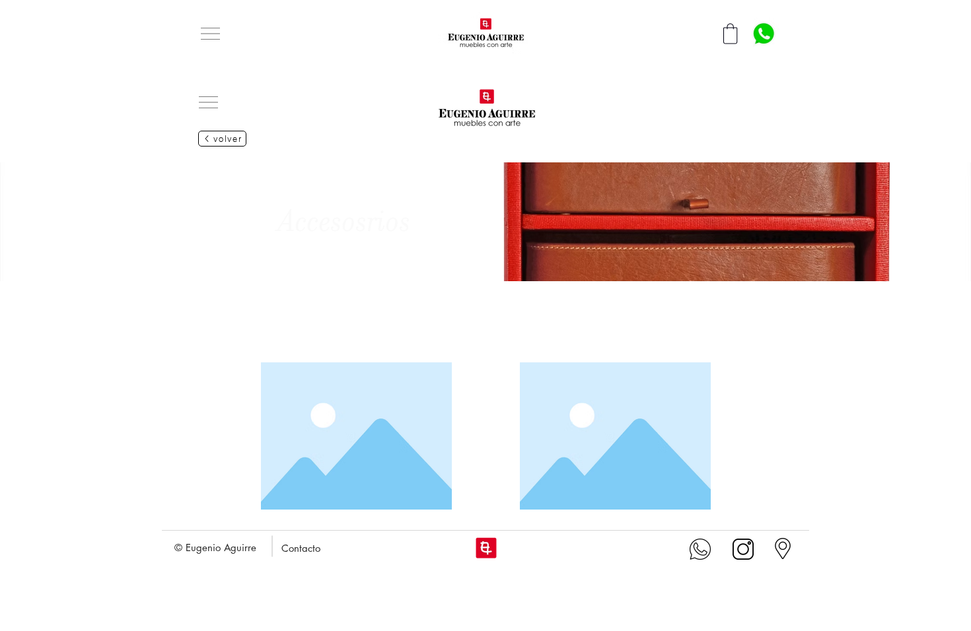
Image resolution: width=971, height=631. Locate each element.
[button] (210, 34)
